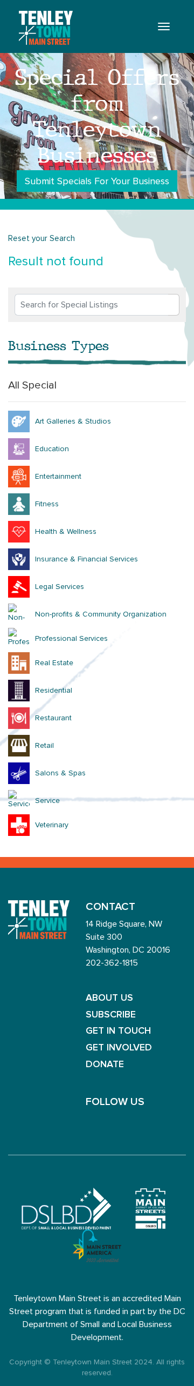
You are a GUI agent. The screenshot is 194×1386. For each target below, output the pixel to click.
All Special (32, 385)
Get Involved (119, 1048)
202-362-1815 (112, 963)
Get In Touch (118, 1031)
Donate (105, 1064)
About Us (109, 998)
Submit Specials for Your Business (97, 181)
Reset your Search (41, 239)
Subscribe (111, 1015)
